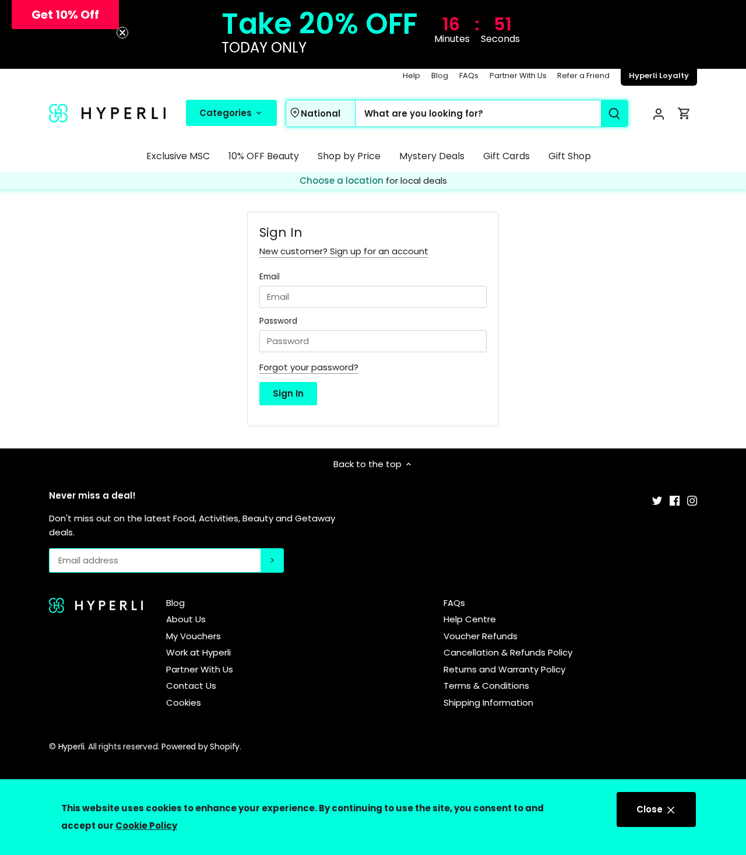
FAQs (468, 75)
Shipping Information (488, 702)
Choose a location (343, 181)
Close (650, 809)
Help (411, 75)
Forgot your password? (308, 367)
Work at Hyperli (198, 652)
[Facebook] (675, 500)
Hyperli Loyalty (659, 75)
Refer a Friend (583, 75)
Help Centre (470, 619)
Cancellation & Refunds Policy (508, 652)
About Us (186, 619)
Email (269, 277)
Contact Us (191, 685)
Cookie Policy (146, 825)
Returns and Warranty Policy (504, 669)
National (320, 113)
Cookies (183, 702)
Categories (226, 112)
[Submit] (614, 113)
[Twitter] (657, 500)
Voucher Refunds (481, 636)
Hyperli (71, 746)
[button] (65, 14)
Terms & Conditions (486, 685)
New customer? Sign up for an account (343, 251)
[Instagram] (692, 500)
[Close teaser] (122, 32)
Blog (439, 75)
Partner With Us (518, 75)
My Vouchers (193, 636)
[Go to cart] (684, 113)
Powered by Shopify (200, 746)
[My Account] (658, 113)
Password (278, 321)
